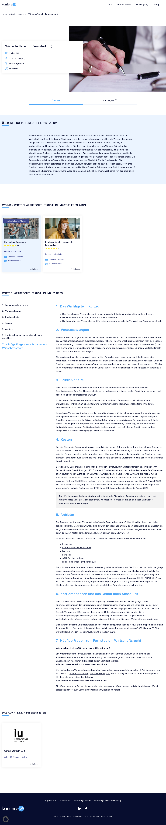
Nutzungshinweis (82, 800)
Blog (156, 4)
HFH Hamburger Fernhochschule (79, 561)
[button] (5, 819)
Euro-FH (66, 554)
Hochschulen (124, 4)
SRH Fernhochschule (73, 558)
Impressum (50, 800)
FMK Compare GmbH (104, 816)
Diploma (66, 551)
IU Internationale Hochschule (76, 547)
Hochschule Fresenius (15, 242)
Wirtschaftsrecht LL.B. (14, 751)
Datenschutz (65, 800)
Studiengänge (142, 4)
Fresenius (67, 544)
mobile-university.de (127, 481)
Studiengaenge (17, 14)
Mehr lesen (34, 269)
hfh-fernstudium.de (107, 481)
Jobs (109, 4)
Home (4, 14)
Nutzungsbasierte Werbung (107, 800)
